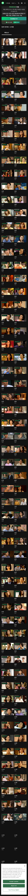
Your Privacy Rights (13, 890)
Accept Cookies (13, 881)
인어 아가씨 (5, 27)
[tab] (7, 33)
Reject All (14, 885)
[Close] (25, 866)
